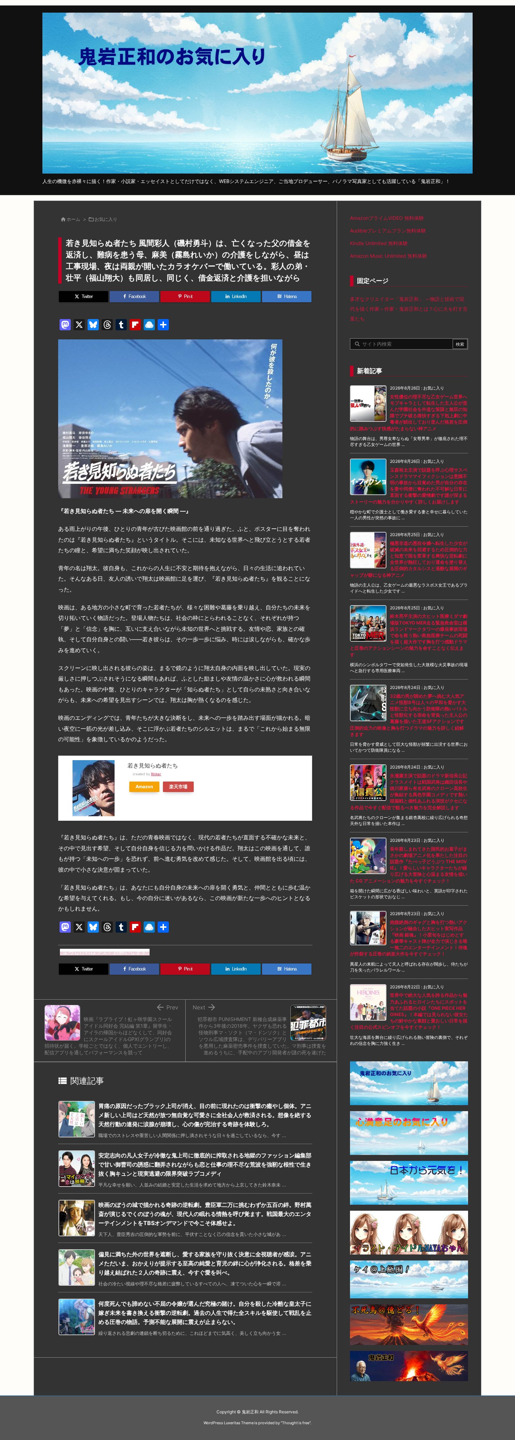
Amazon (144, 786)
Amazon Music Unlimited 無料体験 (388, 256)
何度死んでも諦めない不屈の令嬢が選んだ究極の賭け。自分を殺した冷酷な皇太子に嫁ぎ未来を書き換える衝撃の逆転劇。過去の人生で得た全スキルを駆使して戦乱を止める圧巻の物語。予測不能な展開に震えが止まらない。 (204, 1312)
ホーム (73, 219)
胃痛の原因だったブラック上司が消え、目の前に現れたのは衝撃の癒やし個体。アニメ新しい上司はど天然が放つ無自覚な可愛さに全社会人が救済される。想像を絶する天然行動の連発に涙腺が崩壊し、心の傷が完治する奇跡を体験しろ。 (204, 1114)
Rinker (156, 774)
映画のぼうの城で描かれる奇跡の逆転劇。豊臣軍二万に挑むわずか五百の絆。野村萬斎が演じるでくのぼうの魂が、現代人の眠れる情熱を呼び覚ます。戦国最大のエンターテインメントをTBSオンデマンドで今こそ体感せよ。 (204, 1213)
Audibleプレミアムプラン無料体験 (388, 231)
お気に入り (106, 219)
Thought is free (295, 1422)
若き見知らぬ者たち (153, 765)
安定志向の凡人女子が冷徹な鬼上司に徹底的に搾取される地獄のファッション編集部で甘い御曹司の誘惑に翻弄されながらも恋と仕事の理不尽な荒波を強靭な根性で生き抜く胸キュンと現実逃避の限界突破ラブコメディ (204, 1164)
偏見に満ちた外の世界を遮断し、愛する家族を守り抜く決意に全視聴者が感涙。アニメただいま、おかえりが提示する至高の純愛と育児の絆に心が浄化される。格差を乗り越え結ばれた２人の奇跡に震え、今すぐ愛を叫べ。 (204, 1263)
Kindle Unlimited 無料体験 (379, 243)
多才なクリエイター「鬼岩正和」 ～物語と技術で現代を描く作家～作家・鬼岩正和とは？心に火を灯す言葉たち (409, 309)
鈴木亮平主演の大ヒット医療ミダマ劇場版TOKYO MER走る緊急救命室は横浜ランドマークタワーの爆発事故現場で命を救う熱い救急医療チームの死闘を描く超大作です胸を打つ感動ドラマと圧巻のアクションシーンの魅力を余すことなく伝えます (408, 635)
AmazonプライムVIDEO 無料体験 (387, 218)
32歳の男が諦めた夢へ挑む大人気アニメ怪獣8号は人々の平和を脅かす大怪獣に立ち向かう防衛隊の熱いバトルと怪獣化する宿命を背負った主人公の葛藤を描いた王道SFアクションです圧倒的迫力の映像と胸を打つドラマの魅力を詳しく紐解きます (408, 715)
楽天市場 (178, 786)
